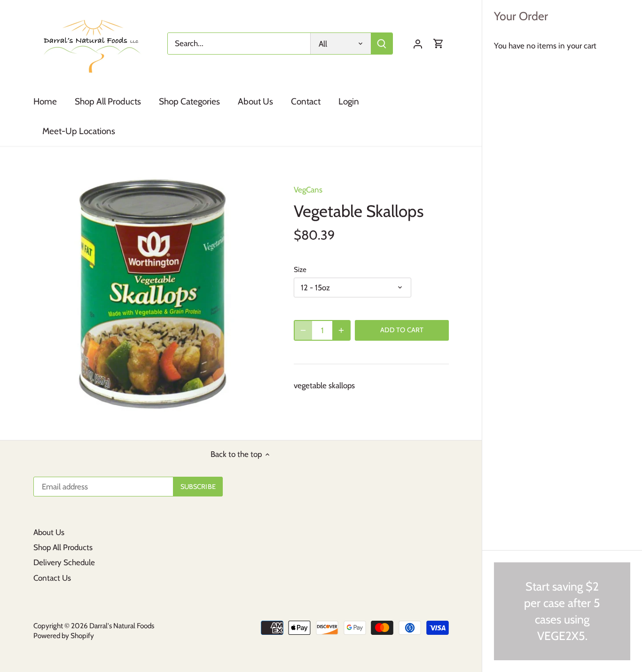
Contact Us (52, 578)
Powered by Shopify (63, 635)
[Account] (417, 43)
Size (300, 269)
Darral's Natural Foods (121, 625)
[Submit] (382, 43)
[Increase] (341, 330)
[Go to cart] (438, 43)
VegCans (308, 189)
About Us (48, 532)
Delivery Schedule (64, 562)
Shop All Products (63, 547)
